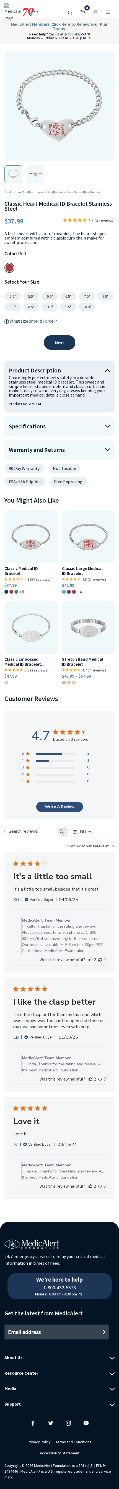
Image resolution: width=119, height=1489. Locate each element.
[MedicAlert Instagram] (68, 1422)
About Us (13, 1357)
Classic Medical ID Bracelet (21, 571)
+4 (79, 592)
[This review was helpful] (90, 959)
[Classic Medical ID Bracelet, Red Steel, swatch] (11, 592)
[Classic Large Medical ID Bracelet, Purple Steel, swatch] (69, 592)
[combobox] (91, 846)
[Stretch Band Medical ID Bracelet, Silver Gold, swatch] (64, 683)
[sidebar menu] (107, 12)
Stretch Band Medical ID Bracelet (82, 662)
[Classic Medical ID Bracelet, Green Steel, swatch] (16, 592)
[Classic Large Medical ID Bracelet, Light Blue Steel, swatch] (64, 592)
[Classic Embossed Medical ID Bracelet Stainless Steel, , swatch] (6, 683)
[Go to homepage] (21, 12)
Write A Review (59, 806)
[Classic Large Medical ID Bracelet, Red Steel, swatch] (74, 592)
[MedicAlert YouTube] (86, 1422)
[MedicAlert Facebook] (33, 1422)
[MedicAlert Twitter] (50, 1422)
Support (12, 1404)
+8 (21, 592)
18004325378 (59, 1276)
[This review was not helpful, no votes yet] (100, 959)
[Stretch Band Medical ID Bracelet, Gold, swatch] (74, 683)
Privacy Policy (39, 1441)
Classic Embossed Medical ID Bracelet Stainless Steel (22, 662)
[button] (95, 12)
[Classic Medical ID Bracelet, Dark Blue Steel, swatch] (6, 592)
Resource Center (21, 1373)
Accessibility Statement (59, 1453)
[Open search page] (70, 12)
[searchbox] (31, 831)
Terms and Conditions (73, 1441)
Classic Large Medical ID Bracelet (82, 571)
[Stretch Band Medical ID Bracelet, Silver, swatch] (69, 683)
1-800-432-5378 (77, 34)
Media (10, 1388)
